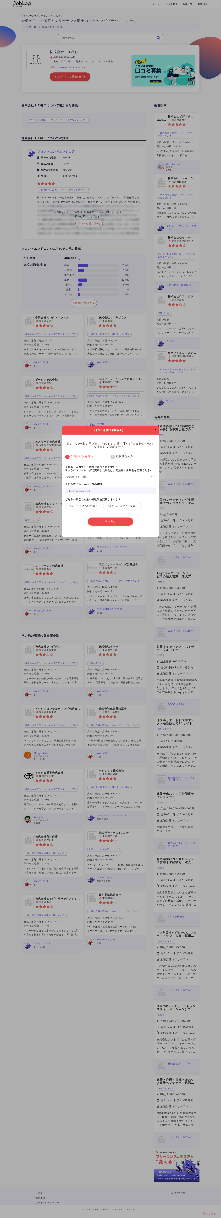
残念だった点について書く (122, 506)
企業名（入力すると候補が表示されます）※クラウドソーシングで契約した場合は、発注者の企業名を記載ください (109, 469)
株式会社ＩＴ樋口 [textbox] (77, 476)
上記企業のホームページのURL (84, 484)
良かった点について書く (83, 506)
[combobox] (110, 476)
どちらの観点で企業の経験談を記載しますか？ (94, 499)
